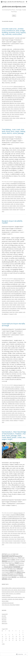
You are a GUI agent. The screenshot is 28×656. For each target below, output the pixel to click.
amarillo (9, 554)
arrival (22, 280)
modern (19, 110)
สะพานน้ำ (23, 95)
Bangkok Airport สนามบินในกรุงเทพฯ (12, 222)
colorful (24, 527)
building (22, 103)
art (12, 554)
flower (23, 561)
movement (9, 202)
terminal (9, 310)
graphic (7, 565)
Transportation (5, 118)
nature (12, 570)
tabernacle (23, 308)
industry (15, 303)
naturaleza (5, 570)
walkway (6, 314)
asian (17, 554)
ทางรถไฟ (12, 189)
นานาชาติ (8, 288)
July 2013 (4, 616)
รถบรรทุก (20, 520)
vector (14, 577)
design (22, 107)
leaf (8, 568)
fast (21, 108)
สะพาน (19, 95)
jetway (3, 304)
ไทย (19, 192)
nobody (18, 570)
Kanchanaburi (11, 531)
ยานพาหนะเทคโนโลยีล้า (9, 400)
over (3, 112)
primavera (4, 574)
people (13, 306)
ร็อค (16, 191)
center (15, 299)
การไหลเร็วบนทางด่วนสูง (12, 90)
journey (13, 200)
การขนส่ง (20, 88)
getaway (11, 303)
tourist (22, 539)
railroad (18, 204)
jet (25, 303)
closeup (8, 559)
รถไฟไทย (7, 191)
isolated (16, 566)
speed (10, 206)
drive (12, 108)
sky (10, 114)
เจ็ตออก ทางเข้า (18, 401)
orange (3, 572)
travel (10, 118)
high (7, 110)
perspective (17, 112)
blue (15, 103)
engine (15, 529)
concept (21, 559)
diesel (11, 198)
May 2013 (4, 619)
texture (15, 575)
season (12, 574)
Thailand (10, 207)
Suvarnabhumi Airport (13, 415)
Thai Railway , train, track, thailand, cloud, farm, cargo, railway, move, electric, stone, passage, (14, 131)
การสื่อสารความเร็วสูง (12, 185)
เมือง (3, 99)
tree (6, 577)
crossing (16, 107)
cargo (3, 196)
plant (19, 572)
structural (16, 114)
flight (21, 301)
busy (8, 105)
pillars (21, 112)
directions (8, 108)
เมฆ (17, 192)
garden (4, 565)
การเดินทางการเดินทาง (21, 187)
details (3, 108)
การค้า (19, 284)
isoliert (21, 567)
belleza (9, 558)
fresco (12, 563)
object (21, 570)
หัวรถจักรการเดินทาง (6, 524)
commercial (20, 299)
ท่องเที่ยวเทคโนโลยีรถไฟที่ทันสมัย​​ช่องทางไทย (12, 518)
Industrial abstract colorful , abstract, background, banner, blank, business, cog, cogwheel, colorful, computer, (13, 593)
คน (24, 394)
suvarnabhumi (12, 308)
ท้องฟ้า (24, 518)
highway (11, 110)
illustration (8, 567)
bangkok (17, 297)
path (3, 204)
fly (23, 301)
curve (19, 107)
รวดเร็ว (11, 191)
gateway (6, 303)
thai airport (12, 416)
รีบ (13, 191)
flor (14, 561)
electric (18, 198)
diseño (11, 561)
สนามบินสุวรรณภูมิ (10, 401)
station (14, 206)
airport (12, 280)
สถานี (21, 191)
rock (6, 206)
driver (15, 198)
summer (5, 575)
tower (17, 310)
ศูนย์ (20, 291)
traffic (9, 116)
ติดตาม (6, 189)
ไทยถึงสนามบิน (11, 403)
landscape (4, 568)
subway (6, 539)
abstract (4, 554)
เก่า (9, 526)
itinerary (9, 200)
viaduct (21, 118)
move (5, 202)
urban (14, 118)
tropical (9, 577)
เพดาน (14, 192)
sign (15, 574)
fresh (17, 563)
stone (18, 206)
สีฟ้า (3, 97)
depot (8, 529)
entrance (17, 301)
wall (17, 209)
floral (19, 561)
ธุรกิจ (7, 94)
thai (15, 539)
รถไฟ (3, 191)
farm (22, 198)
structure (21, 114)
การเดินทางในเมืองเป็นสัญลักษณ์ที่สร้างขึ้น (13, 394)
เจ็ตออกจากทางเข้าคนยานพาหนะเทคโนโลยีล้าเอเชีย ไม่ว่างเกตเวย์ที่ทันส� (14, 295)
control (8, 301)
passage (11, 112)
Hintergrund (21, 565)
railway (21, 204)
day (24, 559)
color (13, 559)
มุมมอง (15, 94)
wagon (18, 542)
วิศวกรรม (15, 95)
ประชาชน (16, 189)
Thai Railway (5, 207)
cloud (12, 196)
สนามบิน (24, 291)
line (16, 531)
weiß (25, 577)
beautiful (18, 556)
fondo (6, 563)
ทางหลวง (4, 94)
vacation (21, 312)
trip (24, 540)
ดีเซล (3, 189)
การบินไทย (20, 392)
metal (11, 304)
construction (10, 107)
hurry (5, 200)
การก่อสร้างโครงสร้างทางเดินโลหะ (12, 388)
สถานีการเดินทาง (15, 522)
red (8, 574)
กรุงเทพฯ (6, 282)
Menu (14, 15)
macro (14, 568)
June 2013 (4, 617)
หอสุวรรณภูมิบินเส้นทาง (16, 293)
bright (18, 527)
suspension (4, 116)
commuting (7, 198)
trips (14, 312)
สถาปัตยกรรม (23, 400)
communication (17, 196)
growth (16, 565)
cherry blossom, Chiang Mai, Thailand (10, 604)
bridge (18, 103)
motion (5, 533)
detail (9, 561)
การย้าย (3, 286)
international (21, 303)
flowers (3, 563)
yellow (9, 579)
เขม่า (12, 526)
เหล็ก (10, 297)
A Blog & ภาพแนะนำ (18, 86)
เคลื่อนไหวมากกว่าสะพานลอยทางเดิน (16, 97)
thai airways (18, 416)
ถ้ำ (8, 189)
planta (23, 572)
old (13, 202)
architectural (8, 88)
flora (17, 561)
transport (17, 116)
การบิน (22, 284)
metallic (14, 304)
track (14, 207)
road (24, 112)
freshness (21, 563)
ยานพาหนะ (19, 94)
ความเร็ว (22, 516)
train (17, 207)
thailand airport (5, 418)
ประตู (17, 288)
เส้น (13, 527)
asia (3, 282)
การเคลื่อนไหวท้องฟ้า (10, 187)
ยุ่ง (23, 94)
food (10, 563)
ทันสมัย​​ (3, 396)
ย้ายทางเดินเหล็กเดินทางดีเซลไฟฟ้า (9, 520)
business (4, 105)
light (17, 200)
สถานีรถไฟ (22, 522)
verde (22, 577)
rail (14, 204)
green (12, 564)
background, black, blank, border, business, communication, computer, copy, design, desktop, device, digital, (13, 599)
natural (19, 568)
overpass (7, 112)
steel (13, 114)
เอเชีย (3, 403)
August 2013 (5, 614)
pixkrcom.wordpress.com (14, 6)
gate (3, 303)
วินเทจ (18, 191)
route (8, 114)
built (5, 299)
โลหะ (13, 297)
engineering (16, 108)
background (8, 555)
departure (12, 301)
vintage (14, 209)
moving (23, 110)
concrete (17, 105)
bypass (11, 105)
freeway (4, 110)
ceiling (9, 196)
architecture (14, 88)
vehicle (17, 118)
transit (12, 116)
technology (22, 206)
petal (15, 572)
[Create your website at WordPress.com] (14, 1)
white (4, 578)
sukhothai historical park (8, 603)
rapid (3, 206)
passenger (21, 202)
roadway (4, 114)
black (12, 558)
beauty (4, 558)
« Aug (3, 644)
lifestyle (15, 110)
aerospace (7, 280)
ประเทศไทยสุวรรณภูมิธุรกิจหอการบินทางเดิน (14, 398)
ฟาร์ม (20, 189)
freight (20, 529)
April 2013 (4, 621)
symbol (18, 308)
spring (20, 574)
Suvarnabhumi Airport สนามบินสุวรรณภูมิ (13, 325)
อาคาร (5, 97)
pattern (11, 572)
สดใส (10, 522)
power (18, 533)
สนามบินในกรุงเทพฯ (6, 293)
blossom (16, 557)
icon (3, 567)
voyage (14, 542)
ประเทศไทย (21, 288)
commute (4, 529)
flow (23, 108)
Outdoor (7, 572)
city (14, 105)
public (12, 204)
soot (12, 537)
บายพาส (11, 94)
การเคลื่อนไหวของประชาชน (13, 516)
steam (22, 537)
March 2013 (4, 623)
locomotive (20, 200)
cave (6, 196)
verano (18, 577)
